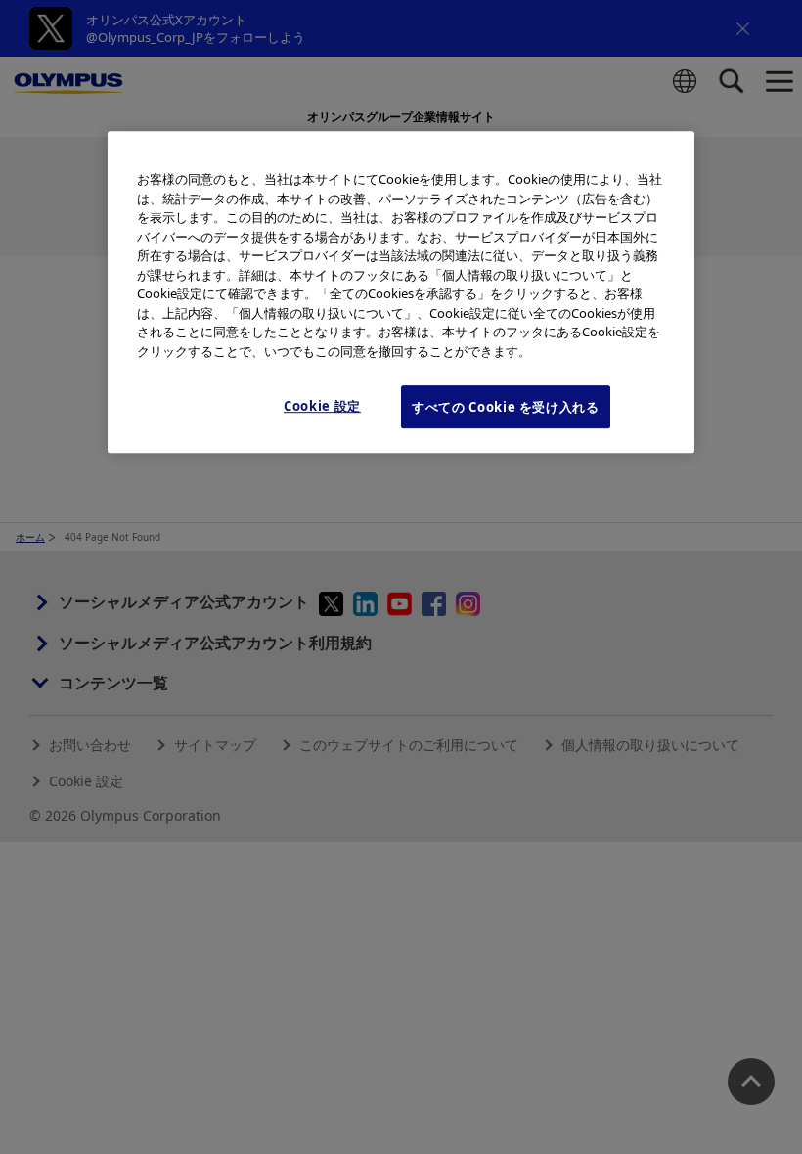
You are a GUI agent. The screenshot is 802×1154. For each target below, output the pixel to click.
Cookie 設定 (322, 406)
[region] (401, 292)
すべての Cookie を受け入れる (506, 407)
